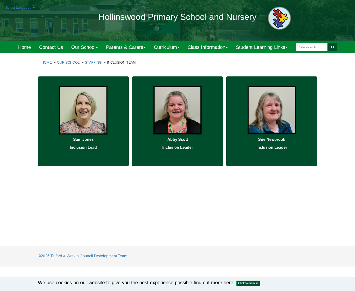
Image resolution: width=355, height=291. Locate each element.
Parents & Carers (124, 47)
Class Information (206, 47)
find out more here (213, 282)
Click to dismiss (248, 283)
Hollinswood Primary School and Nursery (177, 17)
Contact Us (51, 47)
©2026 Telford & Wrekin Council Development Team (82, 256)
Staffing (93, 62)
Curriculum (165, 47)
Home (24, 47)
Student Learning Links (260, 47)
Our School (83, 47)
